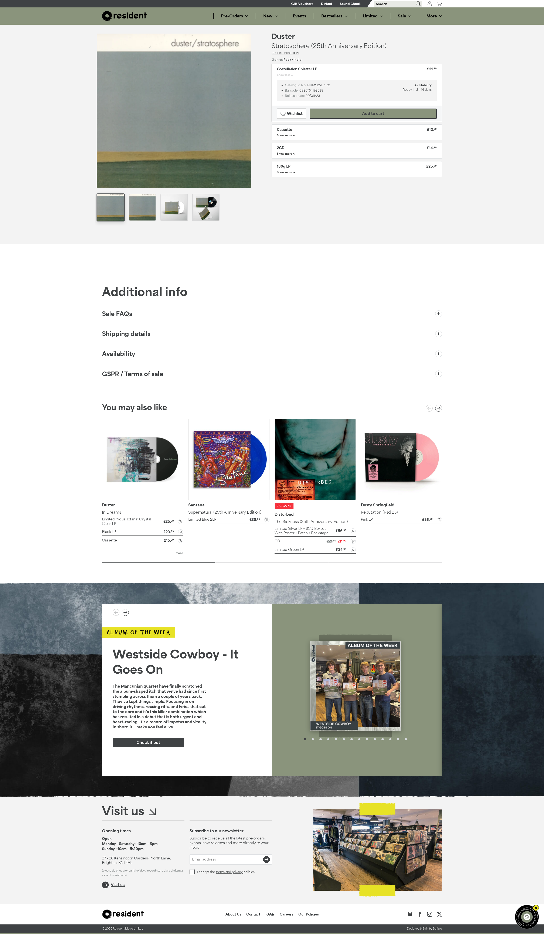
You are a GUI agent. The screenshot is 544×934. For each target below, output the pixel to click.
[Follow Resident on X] (439, 914)
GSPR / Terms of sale (132, 373)
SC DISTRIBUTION (285, 53)
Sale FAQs (117, 313)
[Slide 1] (158, 562)
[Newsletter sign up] (527, 917)
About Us (233, 914)
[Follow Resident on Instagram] (429, 914)
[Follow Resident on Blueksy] (410, 914)
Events (299, 16)
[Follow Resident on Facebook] (419, 914)
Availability (118, 353)
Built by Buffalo (432, 928)
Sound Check (350, 4)
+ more (178, 553)
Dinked (326, 4)
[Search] (417, 3)
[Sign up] (266, 859)
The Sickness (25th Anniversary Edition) (311, 521)
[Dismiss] (536, 908)
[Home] (124, 16)
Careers (286, 914)
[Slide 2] (272, 562)
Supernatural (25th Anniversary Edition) (224, 512)
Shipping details (126, 333)
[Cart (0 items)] (439, 3)
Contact (253, 914)
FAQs (270, 914)
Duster (283, 36)
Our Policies (308, 914)
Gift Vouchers (302, 4)
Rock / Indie (292, 59)
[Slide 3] (385, 562)
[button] (142, 521)
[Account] (429, 3)
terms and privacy (229, 872)
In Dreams (111, 512)
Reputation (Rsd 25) (379, 512)
